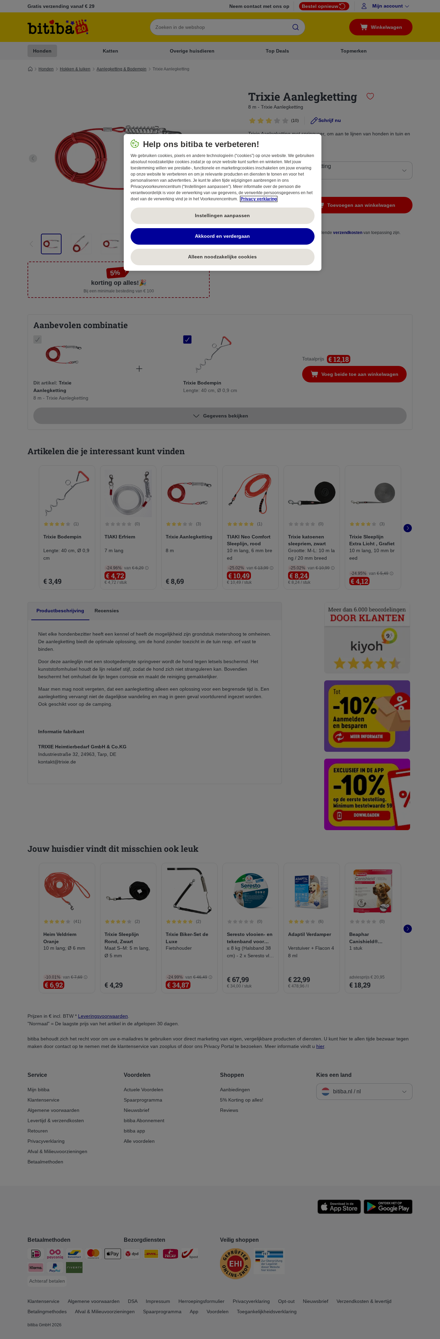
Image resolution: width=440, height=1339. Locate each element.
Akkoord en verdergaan (222, 236)
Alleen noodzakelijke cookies (222, 256)
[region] (222, 202)
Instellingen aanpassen (222, 215)
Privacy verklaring (259, 199)
